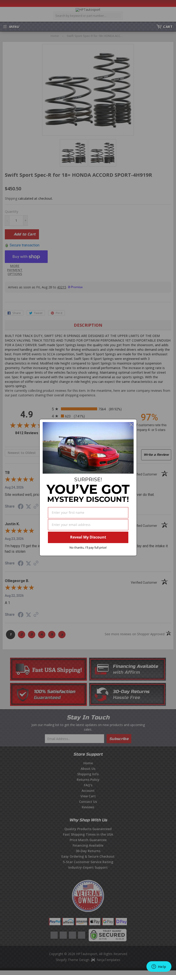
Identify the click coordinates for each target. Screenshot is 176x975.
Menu (14, 26)
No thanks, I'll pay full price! (88, 547)
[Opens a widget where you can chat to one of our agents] (158, 967)
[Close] (131, 424)
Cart (168, 26)
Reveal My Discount (88, 537)
